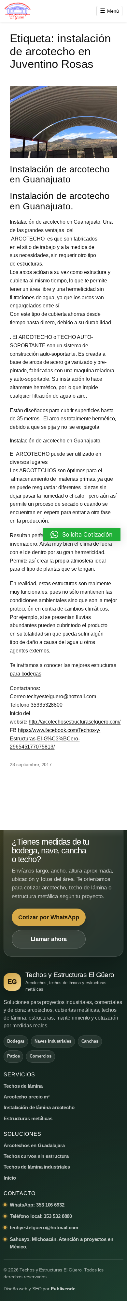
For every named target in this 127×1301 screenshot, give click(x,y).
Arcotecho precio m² (26, 1096)
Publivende (63, 1288)
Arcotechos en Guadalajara (34, 1145)
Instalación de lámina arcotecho (39, 1107)
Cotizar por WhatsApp (48, 917)
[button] (81, 534)
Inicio (10, 1178)
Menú (109, 10)
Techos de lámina (23, 1086)
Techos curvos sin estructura (36, 1156)
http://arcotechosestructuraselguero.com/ (74, 722)
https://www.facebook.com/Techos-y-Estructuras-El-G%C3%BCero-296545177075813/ (55, 738)
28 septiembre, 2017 (31, 764)
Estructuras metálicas (28, 1118)
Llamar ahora (49, 938)
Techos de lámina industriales (37, 1167)
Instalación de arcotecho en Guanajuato (60, 174)
